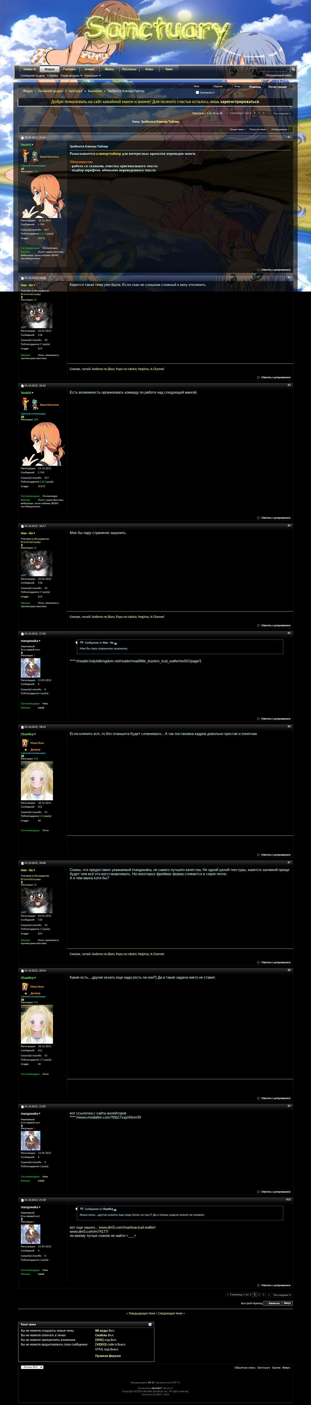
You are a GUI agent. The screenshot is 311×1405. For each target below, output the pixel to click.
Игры (149, 69)
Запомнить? (207, 92)
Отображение (279, 129)
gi (143, 369)
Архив (276, 1367)
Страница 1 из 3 (240, 113)
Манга (109, 69)
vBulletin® (157, 1388)
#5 (289, 633)
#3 (289, 385)
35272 (41, 238)
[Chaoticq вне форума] (37, 780)
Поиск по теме (258, 129)
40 (39, 820)
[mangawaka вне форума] (30, 668)
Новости (30, 69)
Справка (52, 75)
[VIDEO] (101, 1344)
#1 (289, 137)
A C (152, 369)
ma (146, 369)
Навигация (91, 75)
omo (100, 369)
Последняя (280, 113)
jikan (111, 369)
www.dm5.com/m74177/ (89, 1231)
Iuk (130, 369)
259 (40, 348)
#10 (288, 1199)
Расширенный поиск (279, 75)
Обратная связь (244, 1367)
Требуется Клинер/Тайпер (160, 122)
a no (124, 369)
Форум (49, 69)
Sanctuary (75, 91)
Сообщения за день (33, 75)
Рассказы (129, 69)
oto (134, 369)
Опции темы (236, 129)
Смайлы (101, 1335)
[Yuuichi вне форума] (43, 196)
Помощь (255, 87)
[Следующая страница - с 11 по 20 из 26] (269, 113)
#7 (289, 862)
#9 (289, 1106)
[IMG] (99, 1340)
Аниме (89, 69)
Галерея (69, 69)
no (105, 369)
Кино (169, 69)
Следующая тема (170, 1313)
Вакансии (95, 91)
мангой (190, 392)
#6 (289, 726)
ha (156, 369)
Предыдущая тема (142, 1313)
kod (94, 369)
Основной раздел (50, 91)
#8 (289, 970)
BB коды (101, 1331)
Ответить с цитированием (276, 270)
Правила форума (108, 1356)
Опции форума (69, 75)
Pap (118, 369)
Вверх (287, 1303)
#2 (289, 277)
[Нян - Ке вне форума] (36, 315)
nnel (161, 369)
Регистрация (277, 87)
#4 (289, 525)
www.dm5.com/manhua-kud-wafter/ (127, 1227)
